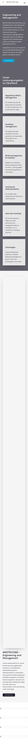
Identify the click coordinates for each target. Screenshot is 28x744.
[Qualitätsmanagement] (14, 129)
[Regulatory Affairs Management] (14, 100)
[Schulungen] (14, 250)
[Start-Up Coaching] (14, 219)
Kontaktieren (8, 60)
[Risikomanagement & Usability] (14, 160)
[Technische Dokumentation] (14, 191)
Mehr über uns (9, 695)
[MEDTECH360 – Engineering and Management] (12, 2)
